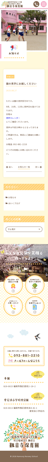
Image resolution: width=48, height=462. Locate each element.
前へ (11, 167)
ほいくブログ (14, 203)
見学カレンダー (13, 118)
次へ (37, 167)
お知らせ (12, 197)
